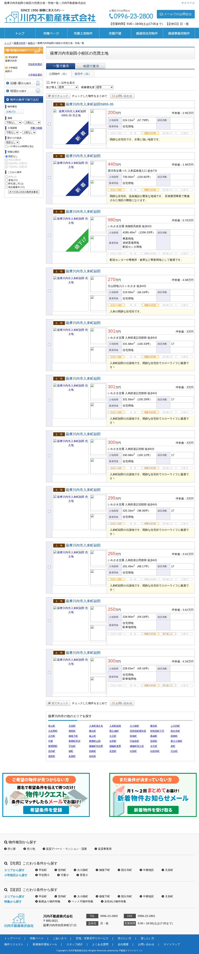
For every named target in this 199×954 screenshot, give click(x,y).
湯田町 (51, 756)
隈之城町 (114, 731)
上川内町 (175, 726)
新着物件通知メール (45, 944)
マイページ (188, 2)
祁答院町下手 (157, 731)
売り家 (12, 848)
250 (111, 609)
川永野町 (53, 731)
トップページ (19, 33)
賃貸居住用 (147, 33)
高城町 (153, 736)
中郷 (50, 741)
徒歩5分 (147, 226)
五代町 (51, 736)
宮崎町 (92, 751)
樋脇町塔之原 (137, 746)
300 (111, 442)
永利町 (112, 741)
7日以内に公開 (17, 166)
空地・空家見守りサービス (92, 938)
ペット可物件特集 (82, 901)
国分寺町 (175, 731)
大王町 (112, 736)
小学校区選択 (35, 74)
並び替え (51, 87)
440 (111, 164)
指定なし (13, 156)
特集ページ (51, 33)
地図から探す (23, 90)
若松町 (92, 756)
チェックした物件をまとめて (89, 95)
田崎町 (174, 736)
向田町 (133, 751)
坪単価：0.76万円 (183, 220)
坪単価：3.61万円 (183, 609)
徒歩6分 (152, 337)
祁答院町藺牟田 (138, 731)
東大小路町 (176, 741)
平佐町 (72, 746)
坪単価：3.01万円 (183, 554)
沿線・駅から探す (23, 83)
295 (111, 497)
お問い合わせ (124, 95)
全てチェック (60, 95)
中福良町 (134, 741)
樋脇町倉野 (115, 746)
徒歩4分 (141, 286)
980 (111, 219)
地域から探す (23, 50)
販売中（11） (83, 73)
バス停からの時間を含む (21, 146)
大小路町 (134, 726)
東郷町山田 (95, 741)
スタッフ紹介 (74, 944)
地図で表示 (90, 66)
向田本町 (155, 751)
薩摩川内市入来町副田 (83, 156)
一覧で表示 (60, 66)
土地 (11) (10, 111)
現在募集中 (16, 187)
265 (111, 553)
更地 (12, 180)
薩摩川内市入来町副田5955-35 (89, 104)
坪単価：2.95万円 (183, 113)
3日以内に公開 (17, 163)
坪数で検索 (36, 128)
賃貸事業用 (179, 33)
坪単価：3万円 (185, 331)
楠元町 (92, 731)
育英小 (84, 875)
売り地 (31, 848)
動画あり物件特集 (49, 901)
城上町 (92, 736)
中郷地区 (148, 869)
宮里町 (112, 751)
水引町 (153, 746)
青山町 (51, 726)
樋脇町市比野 (96, 746)
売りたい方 (124, 938)
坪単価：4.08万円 (183, 280)
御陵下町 (73, 736)
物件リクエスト (13, 944)
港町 (173, 746)
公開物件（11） (58, 73)
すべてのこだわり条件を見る (23, 192)
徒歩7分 (152, 170)
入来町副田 (115, 726)
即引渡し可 (15, 183)
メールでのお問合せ (178, 14)
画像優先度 (88, 87)
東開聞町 (53, 746)
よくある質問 (100, 944)
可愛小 (65, 875)
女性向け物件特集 (115, 901)
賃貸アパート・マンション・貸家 (66, 848)
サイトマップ (172, 944)
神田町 (72, 731)
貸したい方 (147, 938)
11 (48, 82)
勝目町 (153, 726)
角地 (12, 176)
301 (111, 331)
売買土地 (83, 33)
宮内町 (51, 751)
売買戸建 (115, 33)
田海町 (133, 736)
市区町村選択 (35, 64)
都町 (71, 751)
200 (111, 112)
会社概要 (123, 944)
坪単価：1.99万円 (183, 164)
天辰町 (72, 726)
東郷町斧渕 (74, 741)
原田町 (153, 741)
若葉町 (72, 756)
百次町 (174, 751)
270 (111, 279)
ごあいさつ (59, 938)
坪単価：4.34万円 (183, 661)
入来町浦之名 (96, 726)
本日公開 (14, 159)
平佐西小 (44, 875)
